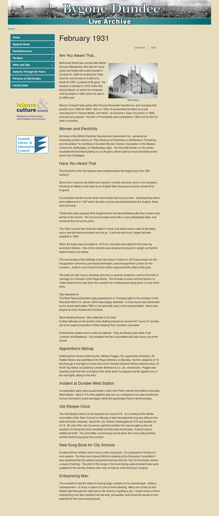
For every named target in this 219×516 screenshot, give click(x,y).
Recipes (16, 58)
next (153, 47)
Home (11, 28)
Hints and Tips (20, 65)
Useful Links (20, 85)
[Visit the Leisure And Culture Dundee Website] (31, 124)
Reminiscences (21, 51)
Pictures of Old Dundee (27, 78)
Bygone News (20, 44)
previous (140, 47)
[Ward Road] (133, 97)
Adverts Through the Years (29, 72)
